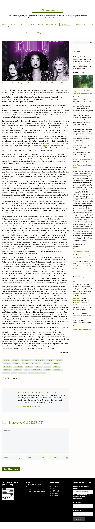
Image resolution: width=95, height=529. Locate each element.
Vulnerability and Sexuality (44, 83)
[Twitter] (6, 378)
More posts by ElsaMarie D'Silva (31, 407)
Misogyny (29, 366)
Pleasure (56, 366)
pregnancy (7, 370)
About (13, 24)
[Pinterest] (8, 378)
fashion (17, 363)
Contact (28, 489)
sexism (6, 373)
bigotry (15, 360)
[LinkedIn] (14, 378)
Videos (84, 294)
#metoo (6, 360)
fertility (25, 363)
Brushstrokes (78, 298)
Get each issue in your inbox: (81, 487)
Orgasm (47, 366)
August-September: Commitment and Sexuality (38, 24)
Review (30, 83)
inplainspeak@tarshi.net (82, 330)
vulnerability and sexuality (37, 373)
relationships (36, 370)
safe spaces (58, 370)
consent (50, 360)
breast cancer (39, 360)
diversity (59, 360)
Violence (22, 373)
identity (46, 363)
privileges (18, 370)
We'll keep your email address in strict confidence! (81, 497)
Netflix (38, 366)
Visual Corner (79, 24)
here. (79, 257)
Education (7, 363)
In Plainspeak (47, 10)
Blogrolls (76, 300)
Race (26, 370)
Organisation (78, 510)
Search (91, 42)
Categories (65, 24)
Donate (28, 487)
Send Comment (11, 469)
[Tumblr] (11, 378)
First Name (77, 502)
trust (14, 373)
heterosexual (36, 363)
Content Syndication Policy (35, 492)
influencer (7, 366)
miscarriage (18, 366)
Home (4, 24)
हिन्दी (91, 24)
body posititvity (26, 360)
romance (47, 370)
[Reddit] (17, 378)
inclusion (56, 363)
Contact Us (6, 27)
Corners (76, 294)
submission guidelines (81, 251)
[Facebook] (3, 378)
